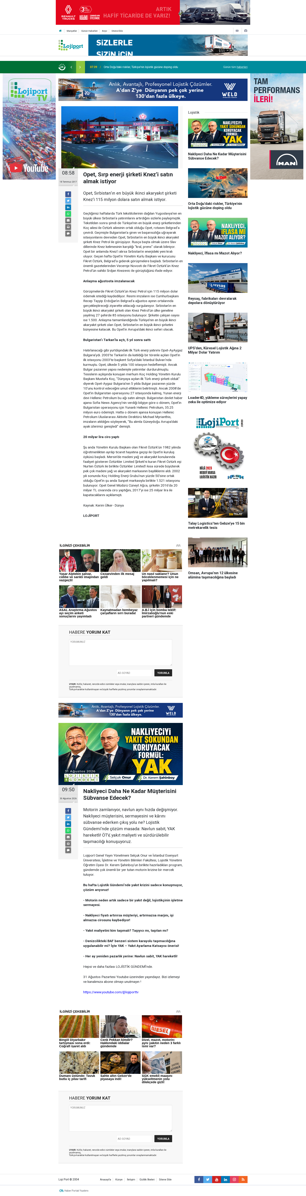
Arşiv (104, 31)
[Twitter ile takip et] (207, 1179)
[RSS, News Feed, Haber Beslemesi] (243, 1179)
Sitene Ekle (117, 31)
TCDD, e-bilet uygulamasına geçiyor (126, 67)
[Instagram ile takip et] (234, 1179)
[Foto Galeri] (246, 30)
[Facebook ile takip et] (198, 1179)
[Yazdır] (68, 227)
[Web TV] (237, 30)
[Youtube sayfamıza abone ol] (216, 1179)
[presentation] (71, 67)
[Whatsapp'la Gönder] (68, 214)
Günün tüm (235, 67)
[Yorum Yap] (68, 233)
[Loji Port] (70, 45)
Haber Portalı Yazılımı (76, 1190)
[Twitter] (68, 201)
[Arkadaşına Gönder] (68, 220)
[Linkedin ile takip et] (225, 1179)
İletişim (131, 1179)
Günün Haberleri (89, 31)
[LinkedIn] (68, 207)
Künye (119, 1179)
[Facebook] (68, 194)
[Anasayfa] (60, 31)
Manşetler (72, 31)
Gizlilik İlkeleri (147, 1179)
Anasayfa (105, 1179)
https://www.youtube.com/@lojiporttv (110, 992)
